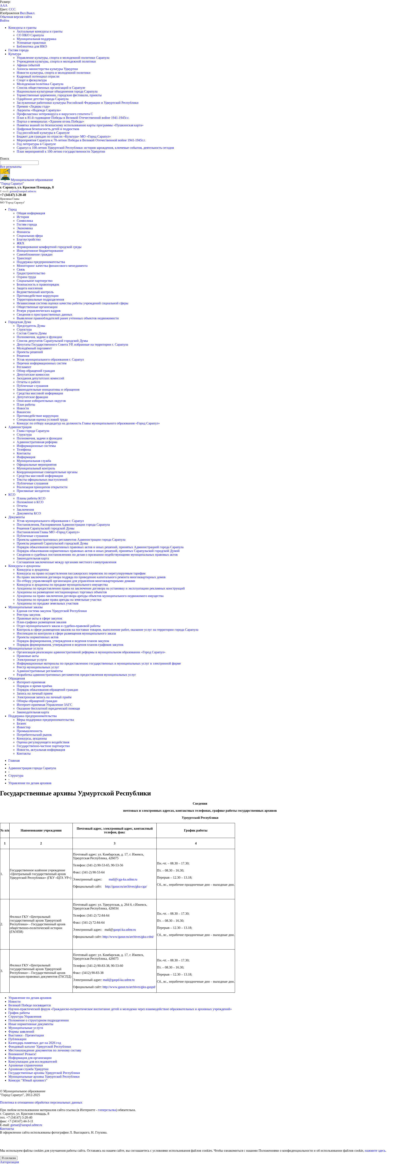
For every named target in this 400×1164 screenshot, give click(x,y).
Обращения (16, 678)
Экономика (25, 228)
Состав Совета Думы (32, 333)
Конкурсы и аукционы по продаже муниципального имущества (62, 584)
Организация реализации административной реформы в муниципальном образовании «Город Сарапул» (91, 652)
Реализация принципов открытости (42, 487)
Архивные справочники (25, 1065)
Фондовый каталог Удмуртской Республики (39, 1046)
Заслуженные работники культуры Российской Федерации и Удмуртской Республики (78, 102)
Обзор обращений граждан (36, 371)
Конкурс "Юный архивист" (28, 1080)
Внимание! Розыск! (22, 1054)
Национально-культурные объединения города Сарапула (57, 91)
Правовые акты (28, 656)
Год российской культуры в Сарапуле (43, 132)
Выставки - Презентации (26, 1035)
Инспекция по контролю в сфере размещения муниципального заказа (66, 633)
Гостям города (18, 50)
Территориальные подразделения (40, 299)
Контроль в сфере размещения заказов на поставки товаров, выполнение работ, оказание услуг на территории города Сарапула (107, 629)
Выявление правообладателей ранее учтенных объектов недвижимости (68, 318)
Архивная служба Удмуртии (28, 1069)
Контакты (24, 453)
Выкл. (30, 13)
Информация (26, 457)
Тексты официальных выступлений (42, 479)
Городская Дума (19, 322)
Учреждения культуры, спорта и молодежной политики (56, 61)
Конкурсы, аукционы (32, 738)
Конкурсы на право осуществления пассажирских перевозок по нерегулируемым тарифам (81, 573)
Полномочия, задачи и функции (39, 337)
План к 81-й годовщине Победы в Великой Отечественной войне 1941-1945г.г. (73, 117)
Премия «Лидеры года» (33, 106)
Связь (21, 269)
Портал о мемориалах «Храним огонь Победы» (50, 121)
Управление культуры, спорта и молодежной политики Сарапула (63, 57)
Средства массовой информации (40, 393)
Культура (14, 54)
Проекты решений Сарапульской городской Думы (52, 543)
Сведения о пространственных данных (44, 314)
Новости (23, 408)
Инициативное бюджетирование (40, 250)
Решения (23, 355)
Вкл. (23, 13)
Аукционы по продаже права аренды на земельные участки (59, 599)
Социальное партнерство (34, 280)
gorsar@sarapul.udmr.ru (23, 191)
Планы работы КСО (31, 498)
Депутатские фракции (32, 397)
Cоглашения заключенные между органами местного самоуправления (66, 562)
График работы (19, 1013)
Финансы (23, 232)
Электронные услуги (32, 659)
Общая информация (31, 213)
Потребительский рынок (34, 734)
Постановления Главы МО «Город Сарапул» (48, 532)
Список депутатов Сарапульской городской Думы (52, 340)
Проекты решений (30, 352)
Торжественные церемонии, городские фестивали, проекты (59, 95)
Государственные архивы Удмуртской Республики (44, 1073)
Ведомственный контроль (35, 292)
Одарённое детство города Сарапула (43, 99)
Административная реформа (37, 442)
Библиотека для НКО (32, 46)
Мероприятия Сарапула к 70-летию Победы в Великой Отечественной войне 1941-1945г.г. (81, 140)
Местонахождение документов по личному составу (44, 1050)
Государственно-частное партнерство (43, 746)
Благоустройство (29, 239)
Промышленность (29, 731)
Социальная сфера (30, 235)
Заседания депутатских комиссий (40, 378)
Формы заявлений (21, 1031)
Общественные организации (37, 307)
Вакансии (24, 412)
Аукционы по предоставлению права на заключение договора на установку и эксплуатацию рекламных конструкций (101, 588)
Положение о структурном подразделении (38, 1020)
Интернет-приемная (31, 682)
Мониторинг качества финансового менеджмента (52, 265)
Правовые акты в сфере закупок (39, 618)
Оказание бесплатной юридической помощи (48, 708)
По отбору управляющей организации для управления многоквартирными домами (76, 581)
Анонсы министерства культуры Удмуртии (47, 69)
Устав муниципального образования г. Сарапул (50, 359)
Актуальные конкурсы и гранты (39, 31)
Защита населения (29, 288)
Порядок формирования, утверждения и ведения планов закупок (63, 641)
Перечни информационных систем (41, 363)
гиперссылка (107, 1110)
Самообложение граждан (34, 254)
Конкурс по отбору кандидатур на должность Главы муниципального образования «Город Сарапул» (88, 423)
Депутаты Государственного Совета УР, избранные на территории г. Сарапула (72, 344)
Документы (16, 517)
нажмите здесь (375, 1150)
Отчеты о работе (28, 382)
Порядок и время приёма (34, 686)
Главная (14, 760)
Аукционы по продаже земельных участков (48, 603)
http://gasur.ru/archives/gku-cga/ (126, 886)
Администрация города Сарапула (32, 768)
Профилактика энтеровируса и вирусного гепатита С (55, 114)
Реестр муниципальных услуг (38, 667)
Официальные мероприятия (36, 464)
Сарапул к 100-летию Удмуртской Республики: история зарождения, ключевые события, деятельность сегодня (95, 147)
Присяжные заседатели (33, 491)
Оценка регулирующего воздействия (43, 742)
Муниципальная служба (34, 461)
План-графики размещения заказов (41, 622)
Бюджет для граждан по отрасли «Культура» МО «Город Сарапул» (64, 136)
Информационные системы (36, 446)
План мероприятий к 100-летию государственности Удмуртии (61, 151)
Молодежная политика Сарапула (40, 84)
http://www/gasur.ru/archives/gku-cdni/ (128, 936)
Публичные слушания (32, 386)
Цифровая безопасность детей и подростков (48, 129)
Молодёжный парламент (34, 348)
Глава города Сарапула (33, 431)
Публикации (17, 1039)
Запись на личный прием (34, 693)
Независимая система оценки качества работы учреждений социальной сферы (72, 303)
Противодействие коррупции (38, 295)
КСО (11, 494)
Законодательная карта (33, 558)
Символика (25, 220)
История (23, 217)
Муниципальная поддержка (36, 39)
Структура (24, 329)
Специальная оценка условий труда (42, 419)
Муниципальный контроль (36, 468)
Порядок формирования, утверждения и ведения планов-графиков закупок (70, 644)
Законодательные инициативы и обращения (48, 389)
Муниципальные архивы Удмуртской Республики (44, 1076)
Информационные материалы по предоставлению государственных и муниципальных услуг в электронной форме (99, 663)
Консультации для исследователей (32, 1061)
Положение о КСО (30, 502)
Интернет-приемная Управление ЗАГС (44, 704)
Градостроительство (31, 273)
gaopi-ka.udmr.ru (124, 929)
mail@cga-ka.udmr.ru (123, 879)
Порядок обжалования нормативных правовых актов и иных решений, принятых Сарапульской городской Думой (98, 551)
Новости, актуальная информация (41, 749)
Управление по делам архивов (29, 783)
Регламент (24, 367)
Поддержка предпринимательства (41, 262)
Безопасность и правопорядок (38, 284)
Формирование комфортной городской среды (49, 247)
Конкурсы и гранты (22, 27)
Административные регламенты (40, 671)
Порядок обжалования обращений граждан (47, 689)
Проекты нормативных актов (38, 637)
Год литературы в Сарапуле (36, 144)
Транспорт (24, 258)
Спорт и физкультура (32, 80)
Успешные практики (31, 42)
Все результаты (10, 166)
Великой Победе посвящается (29, 1005)
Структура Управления (24, 1016)
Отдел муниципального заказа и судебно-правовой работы (58, 626)
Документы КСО (29, 513)
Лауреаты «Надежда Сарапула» (39, 110)
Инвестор (23, 727)
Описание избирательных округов (41, 401)
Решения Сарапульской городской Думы (45, 528)
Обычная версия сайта (16, 17)
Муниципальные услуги (25, 648)
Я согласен (9, 1158)
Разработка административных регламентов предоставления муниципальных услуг (76, 674)
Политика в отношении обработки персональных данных (41, 1102)
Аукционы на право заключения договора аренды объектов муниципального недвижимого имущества (90, 596)
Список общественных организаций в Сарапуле (51, 87)
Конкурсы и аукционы (24, 566)
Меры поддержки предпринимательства (45, 719)
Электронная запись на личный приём (44, 697)
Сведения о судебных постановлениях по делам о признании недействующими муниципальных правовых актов (97, 554)
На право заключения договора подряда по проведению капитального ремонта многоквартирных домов (91, 577)
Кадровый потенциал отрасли (38, 76)
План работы (26, 404)
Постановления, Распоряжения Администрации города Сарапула (63, 524)
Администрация (19, 427)
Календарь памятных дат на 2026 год (34, 1043)
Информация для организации (30, 1058)
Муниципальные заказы (25, 607)
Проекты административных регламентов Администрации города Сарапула (71, 539)
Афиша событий (28, 65)
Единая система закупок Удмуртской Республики (52, 611)
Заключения (25, 509)
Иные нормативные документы (30, 1024)
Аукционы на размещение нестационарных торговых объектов (62, 592)
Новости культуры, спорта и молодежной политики (53, 72)
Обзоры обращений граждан (37, 701)
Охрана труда (26, 277)
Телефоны (24, 449)
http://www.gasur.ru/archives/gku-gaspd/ (129, 987)
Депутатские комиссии (33, 374)
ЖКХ (20, 243)
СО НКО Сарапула (30, 35)
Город (12, 209)
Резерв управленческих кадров (39, 310)
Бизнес (21, 723)
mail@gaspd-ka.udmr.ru (119, 980)
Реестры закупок (28, 614)
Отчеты (22, 506)
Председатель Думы (31, 325)
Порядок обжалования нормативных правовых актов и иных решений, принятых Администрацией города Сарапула (100, 547)
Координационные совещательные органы (47, 472)
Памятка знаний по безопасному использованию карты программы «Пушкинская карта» (80, 125)
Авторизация (9, 1162)
